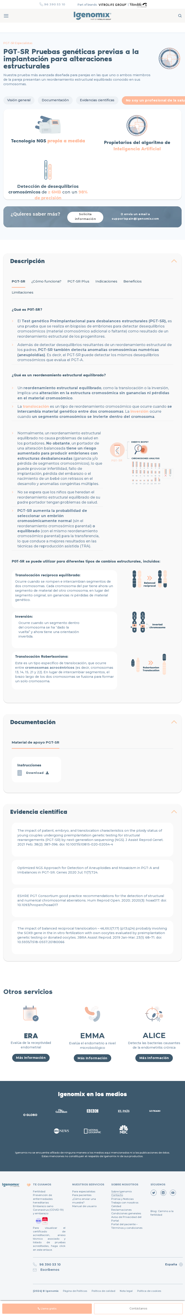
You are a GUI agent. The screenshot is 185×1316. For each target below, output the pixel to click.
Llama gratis (48, 1308)
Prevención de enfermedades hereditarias (43, 1199)
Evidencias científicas (97, 100)
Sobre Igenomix (121, 1191)
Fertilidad (39, 1191)
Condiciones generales (126, 1213)
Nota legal (126, 1291)
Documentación (55, 100)
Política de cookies (149, 1291)
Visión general (18, 100)
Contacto (117, 1195)
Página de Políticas (75, 1291)
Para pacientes (81, 1195)
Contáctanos (138, 1308)
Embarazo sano (43, 1206)
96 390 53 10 (54, 4)
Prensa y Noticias (122, 1199)
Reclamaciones (121, 1209)
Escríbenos (49, 1270)
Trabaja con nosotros (124, 1202)
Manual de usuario (84, 1206)
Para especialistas (83, 1191)
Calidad (116, 1206)
